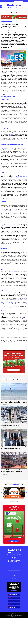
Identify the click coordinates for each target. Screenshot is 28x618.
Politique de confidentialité (14, 602)
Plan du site (14, 566)
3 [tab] (14, 488)
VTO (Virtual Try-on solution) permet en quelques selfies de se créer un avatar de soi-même (14, 178)
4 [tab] (16, 488)
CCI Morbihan (13, 589)
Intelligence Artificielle (14, 346)
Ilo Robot (4, 224)
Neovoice (11, 251)
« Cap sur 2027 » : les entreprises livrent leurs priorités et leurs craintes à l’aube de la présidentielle (13, 459)
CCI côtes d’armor (14, 595)
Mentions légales (14, 601)
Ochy (16, 271)
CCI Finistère (13, 592)
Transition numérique (5, 346)
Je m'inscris (14, 578)
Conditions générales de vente (14, 563)
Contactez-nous (14, 560)
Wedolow (25, 318)
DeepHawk (12, 134)
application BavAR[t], (18, 104)
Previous (1, 481)
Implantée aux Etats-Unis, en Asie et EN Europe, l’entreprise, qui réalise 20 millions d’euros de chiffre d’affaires (14, 301)
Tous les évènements (14, 489)
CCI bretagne (13, 582)
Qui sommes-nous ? (14, 557)
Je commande (14, 529)
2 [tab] (13, 488)
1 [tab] (12, 488)
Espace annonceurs (14, 554)
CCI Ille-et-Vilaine (14, 586)
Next (26, 481)
